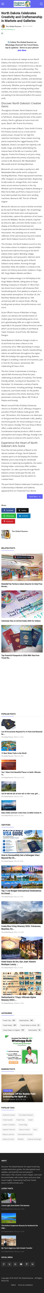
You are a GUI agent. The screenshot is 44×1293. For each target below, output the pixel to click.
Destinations (26, 1020)
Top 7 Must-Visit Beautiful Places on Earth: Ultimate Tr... (21, 773)
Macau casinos (8, 1134)
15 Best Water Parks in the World (13, 753)
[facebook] (3, 1264)
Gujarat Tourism (9, 1129)
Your (35, 1129)
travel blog (23, 1125)
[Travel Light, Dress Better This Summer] (8, 1198)
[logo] (22, 4)
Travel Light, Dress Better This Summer (15, 1205)
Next (38, 1088)
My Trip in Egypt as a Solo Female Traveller (16, 1248)
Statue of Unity (8, 1139)
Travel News (9, 1025)
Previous (5, 1088)
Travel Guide (7, 1120)
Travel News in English (13, 1030)
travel (30, 1120)
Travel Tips (9, 1020)
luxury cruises (24, 1129)
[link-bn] (22, 1052)
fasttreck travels (9, 1115)
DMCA (13, 1285)
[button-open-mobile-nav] (2, 4)
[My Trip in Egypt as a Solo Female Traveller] (8, 1241)
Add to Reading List (9, 29)
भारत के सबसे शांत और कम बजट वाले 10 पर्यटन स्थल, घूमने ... (20, 794)
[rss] (32, 1264)
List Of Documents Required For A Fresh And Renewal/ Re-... (22, 733)
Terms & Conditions (25, 1285)
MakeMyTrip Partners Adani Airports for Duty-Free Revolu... (21, 585)
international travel (25, 1134)
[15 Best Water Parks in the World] (8, 746)
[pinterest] (26, 1264)
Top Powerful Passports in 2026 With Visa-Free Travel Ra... (20, 656)
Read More (34, 496)
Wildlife (21, 1139)
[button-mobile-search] (41, 4)
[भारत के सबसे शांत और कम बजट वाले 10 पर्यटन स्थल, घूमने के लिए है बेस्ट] (8, 786)
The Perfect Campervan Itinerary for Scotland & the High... (19, 1227)
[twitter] (9, 1264)
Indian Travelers (9, 1125)
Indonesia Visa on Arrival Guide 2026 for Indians (21, 621)
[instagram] (15, 1264)
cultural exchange (34, 1139)
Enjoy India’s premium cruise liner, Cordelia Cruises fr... (21, 813)
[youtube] (21, 1264)
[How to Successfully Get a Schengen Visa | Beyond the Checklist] (22, 841)
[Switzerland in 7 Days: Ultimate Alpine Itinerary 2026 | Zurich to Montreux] (22, 983)
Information (34, 1030)
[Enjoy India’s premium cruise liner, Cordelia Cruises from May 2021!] (8, 805)
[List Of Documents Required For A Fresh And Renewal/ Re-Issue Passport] (8, 724)
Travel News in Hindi (29, 1025)
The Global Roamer (20, 531)
